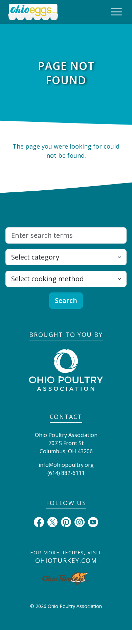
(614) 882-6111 (66, 473)
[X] (52, 521)
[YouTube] (93, 521)
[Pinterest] (66, 521)
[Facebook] (39, 521)
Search (66, 300)
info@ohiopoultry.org (66, 465)
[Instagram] (79, 521)
